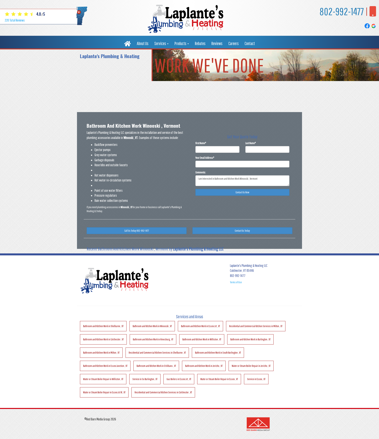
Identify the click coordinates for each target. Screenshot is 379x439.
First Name (200, 143)
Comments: (200, 172)
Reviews (216, 43)
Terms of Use (236, 282)
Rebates (200, 43)
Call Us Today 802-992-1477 (136, 230)
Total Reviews (15, 20)
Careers (233, 43)
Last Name (250, 143)
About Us (142, 43)
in (103, 326)
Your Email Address (204, 157)
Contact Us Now (242, 192)
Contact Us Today (242, 230)
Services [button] (160, 43)
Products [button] (180, 43)
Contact (250, 43)
